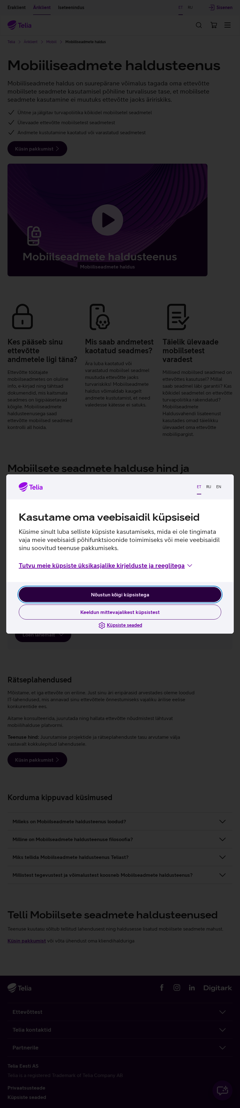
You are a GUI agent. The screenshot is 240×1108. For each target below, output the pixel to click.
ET (199, 487)
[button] (106, 565)
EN (218, 487)
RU (208, 487)
